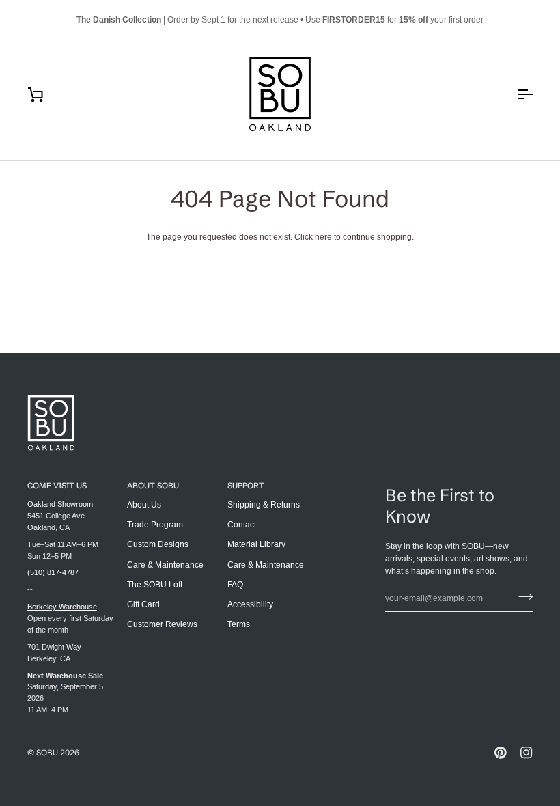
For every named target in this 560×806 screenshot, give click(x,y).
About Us (144, 505)
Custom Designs (157, 544)
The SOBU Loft (154, 584)
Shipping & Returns (263, 505)
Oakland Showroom (60, 504)
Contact (241, 524)
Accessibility (250, 604)
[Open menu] (512, 94)
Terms (238, 624)
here (323, 237)
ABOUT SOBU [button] (153, 485)
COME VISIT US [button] (57, 485)
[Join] (521, 597)
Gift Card (143, 604)
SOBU (47, 752)
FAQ (235, 584)
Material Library (256, 544)
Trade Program (155, 524)
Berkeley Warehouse (62, 606)
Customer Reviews (162, 624)
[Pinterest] (500, 753)
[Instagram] (526, 753)
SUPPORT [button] (245, 485)
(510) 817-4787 (53, 572)
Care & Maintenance (165, 565)
